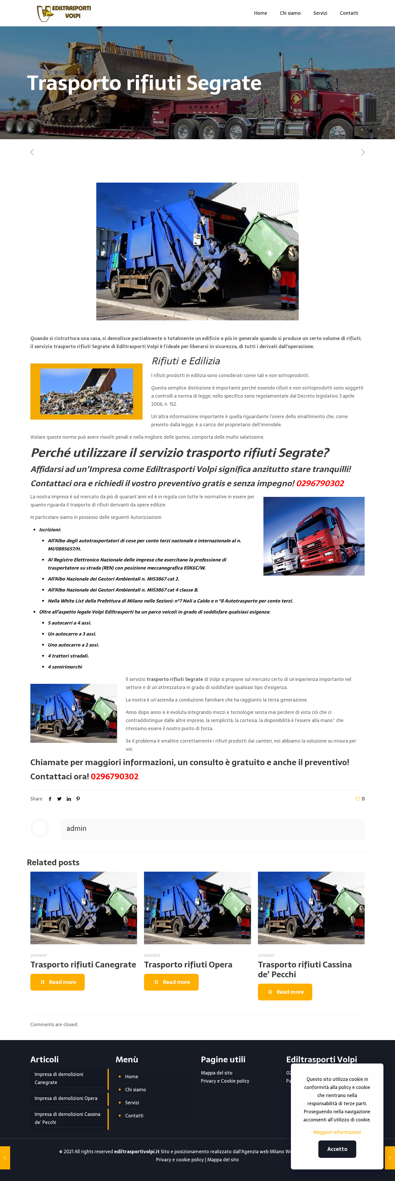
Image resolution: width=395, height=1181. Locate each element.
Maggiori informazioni (337, 1132)
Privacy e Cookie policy (225, 1081)
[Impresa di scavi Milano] (63, 13)
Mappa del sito (216, 1073)
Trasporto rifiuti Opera (188, 964)
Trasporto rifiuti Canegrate (83, 964)
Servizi (132, 1102)
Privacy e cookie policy (180, 1159)
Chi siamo (135, 1089)
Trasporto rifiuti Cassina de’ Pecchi (305, 969)
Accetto (337, 1149)
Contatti (134, 1115)
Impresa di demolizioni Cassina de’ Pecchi (67, 1118)
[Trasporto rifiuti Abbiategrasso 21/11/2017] (390, 1157)
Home (131, 1076)
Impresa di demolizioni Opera (66, 1098)
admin (76, 828)
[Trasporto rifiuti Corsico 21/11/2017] (5, 1157)
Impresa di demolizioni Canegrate (59, 1078)
